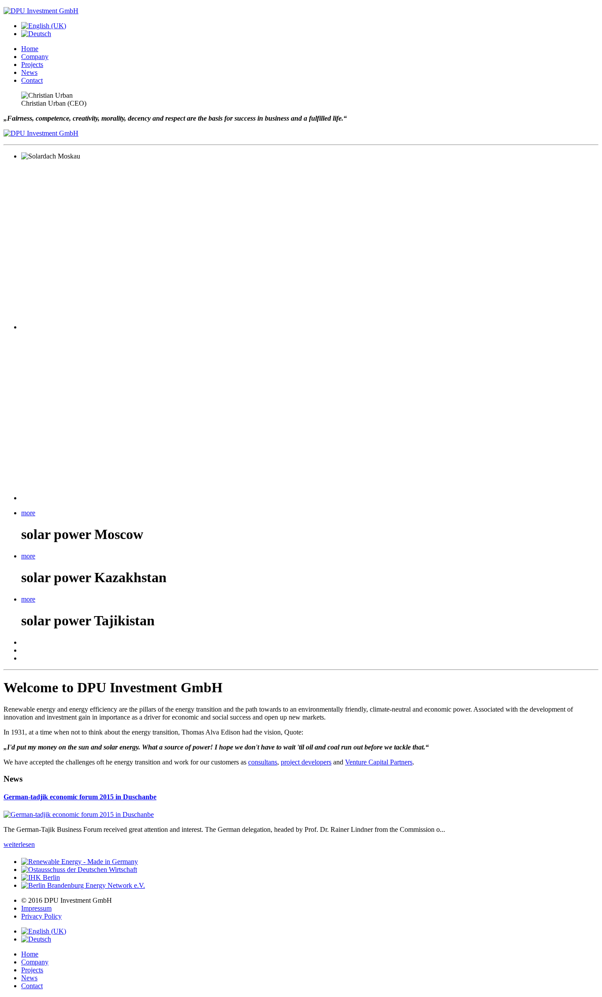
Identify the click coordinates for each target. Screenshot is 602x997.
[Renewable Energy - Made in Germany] (79, 861)
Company (34, 56)
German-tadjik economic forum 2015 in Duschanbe (80, 797)
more (28, 513)
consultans (262, 762)
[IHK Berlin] (40, 877)
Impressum (36, 908)
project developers (306, 762)
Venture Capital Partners (378, 762)
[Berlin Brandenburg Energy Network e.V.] (83, 885)
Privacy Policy (41, 916)
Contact (32, 80)
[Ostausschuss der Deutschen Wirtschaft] (79, 869)
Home (29, 48)
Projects (32, 64)
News (29, 72)
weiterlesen (19, 844)
